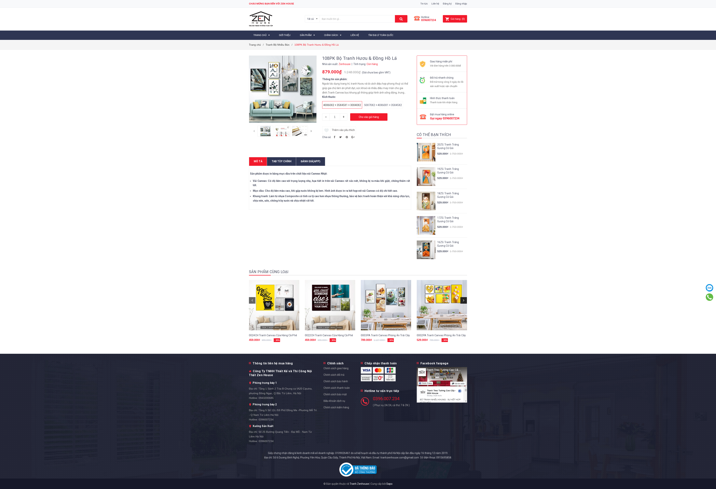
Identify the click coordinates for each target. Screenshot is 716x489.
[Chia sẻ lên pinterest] (347, 137)
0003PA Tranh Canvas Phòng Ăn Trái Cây (385, 335)
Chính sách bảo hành (336, 381)
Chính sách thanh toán (337, 387)
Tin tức (424, 3)
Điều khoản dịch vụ (334, 400)
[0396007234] (709, 297)
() (458, 19)
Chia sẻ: (326, 137)
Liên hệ (435, 3)
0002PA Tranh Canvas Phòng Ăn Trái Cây (441, 335)
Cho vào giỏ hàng (369, 116)
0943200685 (266, 397)
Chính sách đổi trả (334, 374)
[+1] (353, 137)
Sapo (389, 483)
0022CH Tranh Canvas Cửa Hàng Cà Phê (329, 335)
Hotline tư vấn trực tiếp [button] (382, 391)
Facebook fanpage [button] (434, 363)
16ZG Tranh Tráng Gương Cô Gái (448, 244)
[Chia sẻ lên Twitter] (341, 137)
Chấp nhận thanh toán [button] (381, 363)
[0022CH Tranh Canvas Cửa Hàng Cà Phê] (330, 305)
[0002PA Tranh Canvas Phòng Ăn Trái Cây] (442, 305)
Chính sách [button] (335, 363)
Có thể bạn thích (434, 134)
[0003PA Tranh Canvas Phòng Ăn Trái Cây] (386, 305)
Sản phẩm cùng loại (269, 272)
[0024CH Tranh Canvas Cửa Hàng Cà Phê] (274, 305)
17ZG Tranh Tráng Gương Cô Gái (448, 219)
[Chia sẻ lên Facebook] (334, 137)
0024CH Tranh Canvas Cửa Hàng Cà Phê (273, 335)
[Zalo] (709, 287)
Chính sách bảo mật (335, 394)
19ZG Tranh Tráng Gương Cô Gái (448, 170)
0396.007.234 (386, 398)
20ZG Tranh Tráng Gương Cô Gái (448, 146)
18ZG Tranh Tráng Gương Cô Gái (448, 195)
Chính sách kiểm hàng (336, 407)
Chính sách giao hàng (336, 368)
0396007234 (428, 20)
